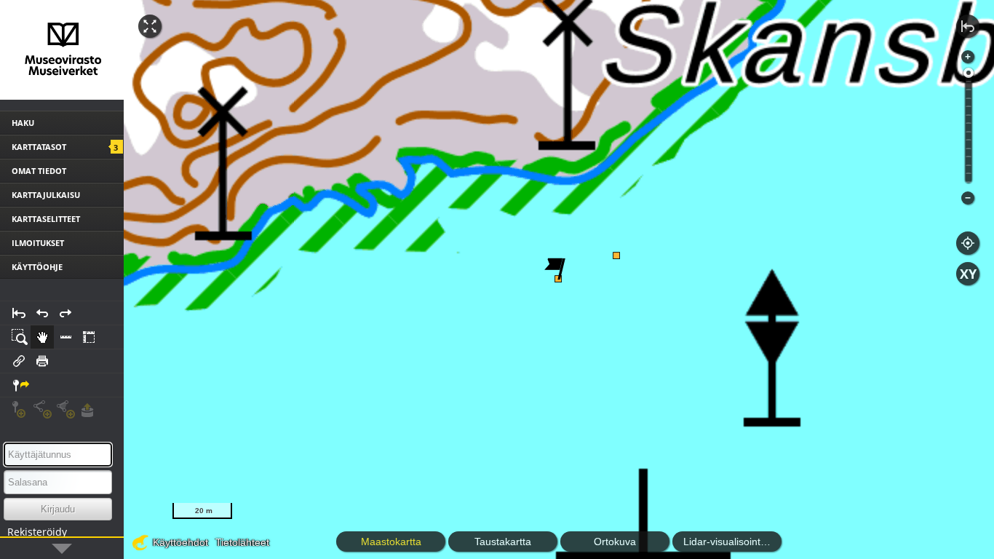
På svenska (26, 547)
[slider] (968, 73)
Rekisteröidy (37, 532)
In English (87, 547)
